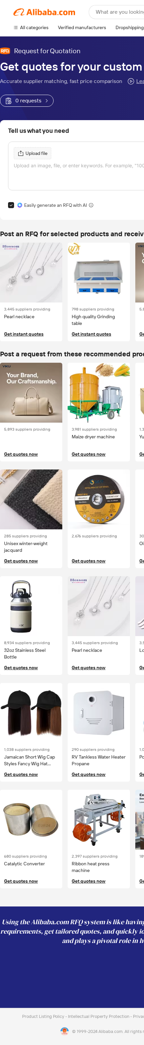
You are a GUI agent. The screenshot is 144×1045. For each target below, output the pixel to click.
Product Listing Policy (43, 1016)
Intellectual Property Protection (99, 1016)
